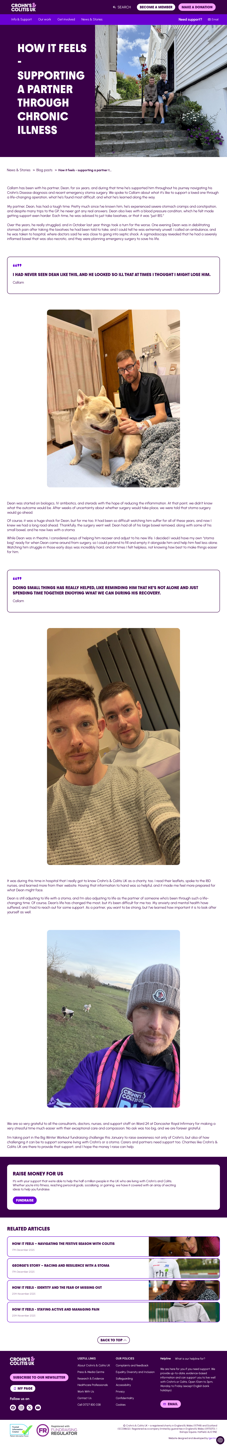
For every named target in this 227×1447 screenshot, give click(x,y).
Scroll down (113, 152)
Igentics (213, 1438)
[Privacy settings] (220, 1440)
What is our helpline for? (190, 1358)
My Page (24, 1388)
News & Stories (19, 170)
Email (215, 19)
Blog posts (44, 170)
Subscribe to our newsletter (39, 1377)
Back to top (112, 1340)
